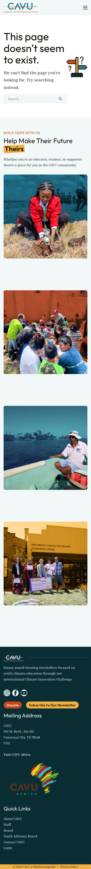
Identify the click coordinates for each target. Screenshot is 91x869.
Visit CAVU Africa (17, 754)
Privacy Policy (69, 866)
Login (8, 848)
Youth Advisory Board (20, 836)
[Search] (60, 99)
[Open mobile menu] (85, 7)
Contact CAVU (14, 842)
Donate (13, 705)
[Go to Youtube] (24, 694)
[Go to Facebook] (15, 694)
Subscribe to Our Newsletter (52, 705)
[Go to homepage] (20, 8)
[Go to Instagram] (7, 694)
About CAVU (13, 819)
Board (8, 830)
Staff (7, 824)
